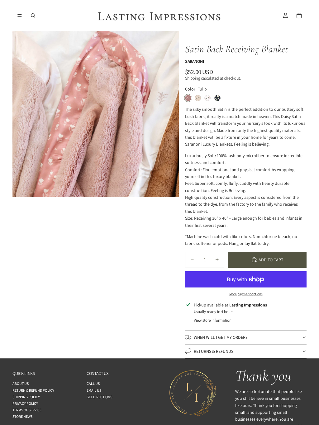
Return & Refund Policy (33, 390)
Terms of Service (26, 410)
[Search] (33, 15)
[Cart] (299, 15)
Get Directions (99, 396)
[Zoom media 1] (95, 114)
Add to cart (271, 260)
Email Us (94, 390)
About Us (20, 383)
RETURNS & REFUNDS (213, 351)
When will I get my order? (220, 337)
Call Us (93, 383)
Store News (22, 416)
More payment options (246, 294)
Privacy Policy (25, 403)
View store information (212, 320)
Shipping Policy (26, 396)
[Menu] (19, 15)
